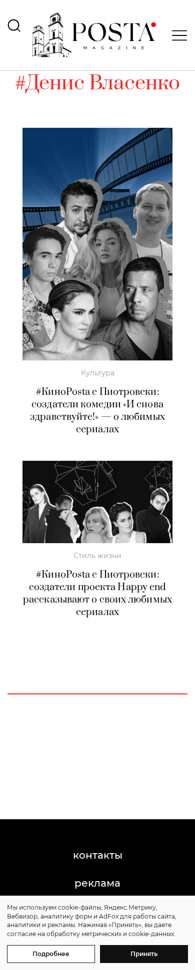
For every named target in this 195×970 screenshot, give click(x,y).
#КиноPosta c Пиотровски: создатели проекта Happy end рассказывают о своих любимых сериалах (97, 594)
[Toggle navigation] (177, 35)
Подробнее (51, 954)
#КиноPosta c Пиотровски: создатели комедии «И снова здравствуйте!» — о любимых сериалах (97, 411)
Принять (144, 954)
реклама (97, 883)
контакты (97, 855)
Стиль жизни (98, 555)
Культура (97, 372)
